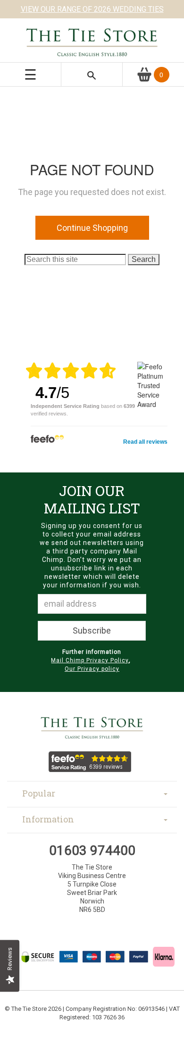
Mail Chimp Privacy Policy (90, 660)
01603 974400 (92, 850)
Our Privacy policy (92, 669)
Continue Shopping (92, 228)
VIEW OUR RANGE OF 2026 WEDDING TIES (92, 9)
